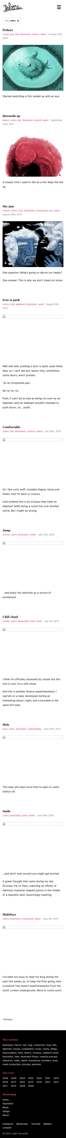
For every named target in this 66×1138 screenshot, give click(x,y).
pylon (25, 815)
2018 (5, 1082)
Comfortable (11, 427)
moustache (42, 210)
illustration (25, 34)
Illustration (8, 1103)
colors (6, 34)
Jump (6, 530)
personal (36, 1064)
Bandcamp (22, 1123)
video (17, 1060)
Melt (6, 724)
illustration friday (29, 1056)
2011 (5, 1085)
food (20, 1052)
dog (30, 1045)
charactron (39, 1045)
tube (32, 621)
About (6, 1115)
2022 (39, 1078)
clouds (6, 210)
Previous (7, 1019)
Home (6, 1099)
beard (6, 120)
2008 (31, 1085)
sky (51, 210)
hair (19, 120)
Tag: (10, 20)
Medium (48, 1123)
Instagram (8, 1123)
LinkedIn (7, 1127)
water (33, 534)
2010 (13, 1085)
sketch (35, 34)
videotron (7, 1060)
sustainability (34, 728)
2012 (56, 1082)
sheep (53, 1048)
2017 (13, 1082)
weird (43, 34)
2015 (30, 1082)
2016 (22, 1082)
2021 (47, 1078)
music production (12, 1064)
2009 (22, 1085)
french (18, 1045)
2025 (13, 1078)
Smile (6, 811)
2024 (22, 1078)
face (20, 210)
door (12, 304)
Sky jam (8, 206)
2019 (56, 1078)
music (38, 1048)
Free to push (11, 300)
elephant (20, 304)
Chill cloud (10, 617)
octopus (31, 431)
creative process (48, 1056)
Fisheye (8, 30)
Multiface (9, 914)
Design (6, 1111)
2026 (5, 1078)
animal (6, 534)
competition (27, 1048)
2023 (30, 1078)
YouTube (35, 1123)
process (26, 1064)
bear (5, 728)
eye (12, 34)
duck (55, 1060)
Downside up (11, 116)
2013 (47, 1082)
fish (17, 34)
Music (6, 1107)
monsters (46, 1060)
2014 (39, 1082)
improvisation (9, 1052)
